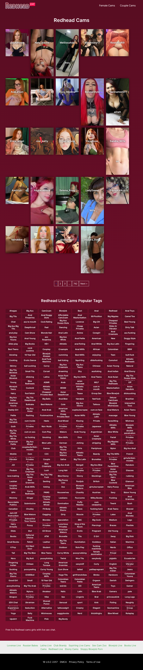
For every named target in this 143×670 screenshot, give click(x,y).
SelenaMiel (42, 239)
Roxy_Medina (67, 91)
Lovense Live (14, 645)
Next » (83, 283)
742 (75, 283)
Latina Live (46, 645)
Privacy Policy (76, 662)
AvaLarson (17, 91)
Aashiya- (17, 190)
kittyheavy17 (92, 42)
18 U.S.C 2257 (50, 662)
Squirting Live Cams (79, 645)
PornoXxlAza (117, 190)
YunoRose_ (92, 141)
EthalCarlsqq (67, 141)
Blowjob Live (115, 645)
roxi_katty (42, 141)
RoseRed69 (117, 42)
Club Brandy (60, 645)
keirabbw (17, 239)
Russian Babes (30, 645)
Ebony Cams (71, 649)
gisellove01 (67, 239)
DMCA (63, 662)
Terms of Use (93, 662)
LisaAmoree (17, 42)
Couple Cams (128, 5)
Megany (42, 91)
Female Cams (107, 5)
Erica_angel (17, 141)
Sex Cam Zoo (99, 645)
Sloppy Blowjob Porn (91, 649)
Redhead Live (56, 649)
